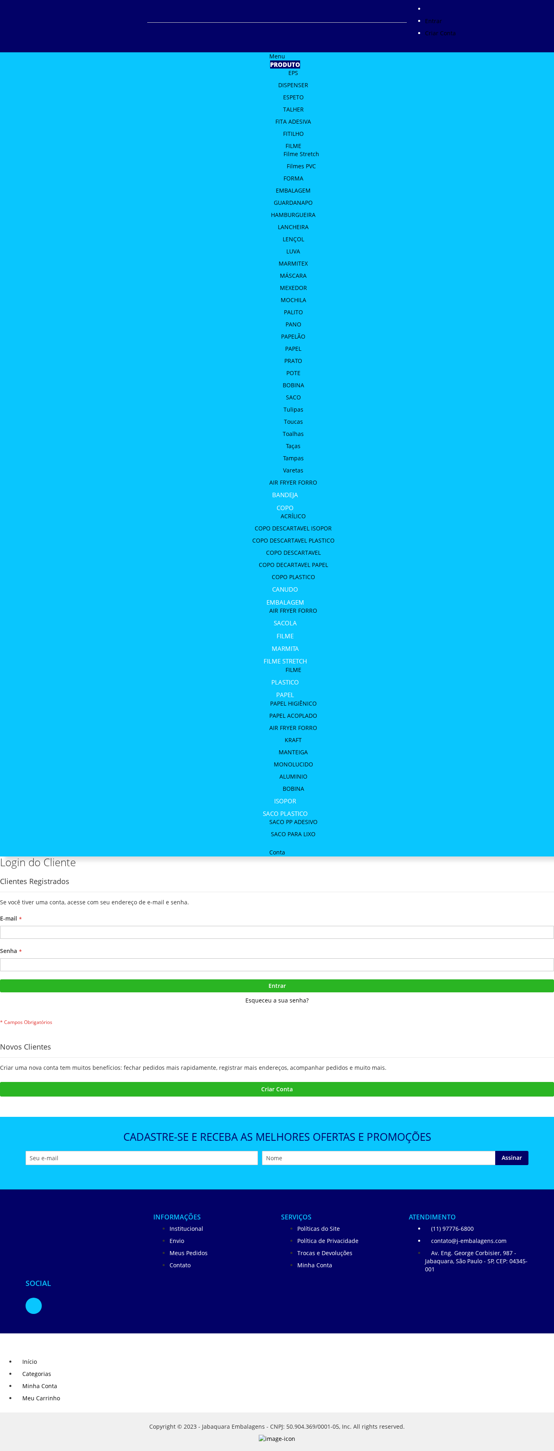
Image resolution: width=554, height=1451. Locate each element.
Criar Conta (440, 33)
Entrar (433, 21)
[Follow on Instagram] (34, 1306)
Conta (277, 852)
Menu (277, 56)
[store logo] (72, 1236)
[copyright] (277, 1441)
